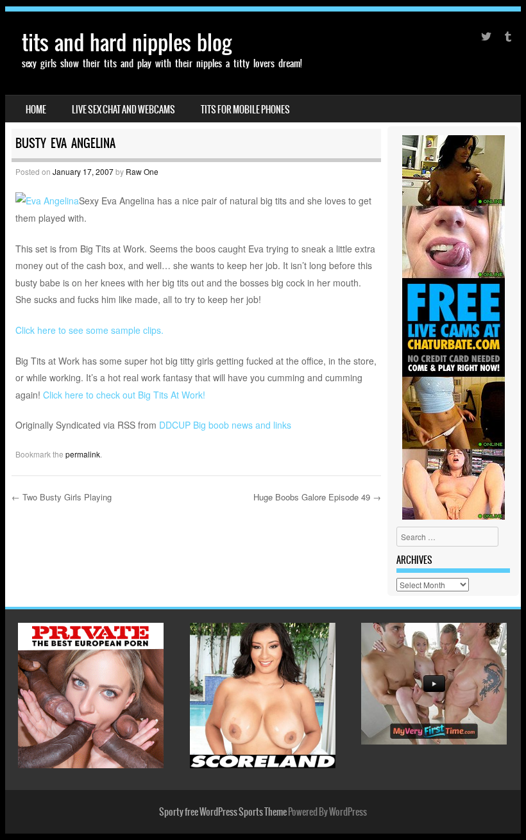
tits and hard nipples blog (127, 42)
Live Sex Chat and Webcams (123, 110)
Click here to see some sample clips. (89, 330)
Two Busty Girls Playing (62, 497)
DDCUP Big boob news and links (225, 424)
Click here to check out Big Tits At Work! (124, 394)
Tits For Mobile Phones (245, 110)
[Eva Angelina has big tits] (47, 200)
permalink (82, 454)
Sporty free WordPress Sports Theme (223, 812)
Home (36, 110)
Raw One (142, 171)
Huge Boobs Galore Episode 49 (317, 497)
